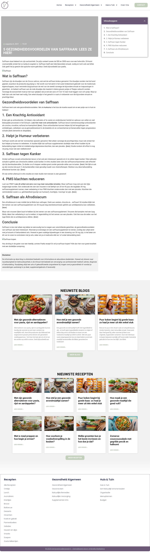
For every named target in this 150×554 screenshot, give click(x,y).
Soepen (7, 537)
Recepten (69, 5)
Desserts (7, 511)
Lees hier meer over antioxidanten (44, 123)
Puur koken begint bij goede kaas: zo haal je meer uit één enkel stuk (116, 321)
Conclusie (110, 53)
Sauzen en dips (10, 530)
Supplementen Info (60, 500)
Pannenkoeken (10, 522)
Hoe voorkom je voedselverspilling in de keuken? (58, 439)
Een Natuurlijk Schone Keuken (112, 489)
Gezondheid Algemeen (89, 5)
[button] (144, 21)
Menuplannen (106, 496)
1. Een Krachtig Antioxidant (116, 35)
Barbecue (8, 507)
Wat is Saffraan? (112, 28)
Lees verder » (18, 345)
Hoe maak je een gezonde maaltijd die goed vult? (120, 401)
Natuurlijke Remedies (60, 492)
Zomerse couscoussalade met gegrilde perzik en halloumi (120, 440)
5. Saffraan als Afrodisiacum (117, 49)
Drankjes (7, 500)
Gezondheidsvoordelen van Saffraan (120, 31)
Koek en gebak (10, 518)
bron (40, 125)
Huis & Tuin (110, 5)
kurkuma (47, 107)
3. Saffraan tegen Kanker (115, 42)
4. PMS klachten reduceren (116, 45)
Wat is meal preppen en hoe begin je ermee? (26, 437)
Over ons (125, 5)
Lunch (6, 492)
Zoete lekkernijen (11, 541)
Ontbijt (7, 489)
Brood (6, 503)
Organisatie (105, 492)
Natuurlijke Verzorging (61, 496)
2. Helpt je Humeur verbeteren (117, 38)
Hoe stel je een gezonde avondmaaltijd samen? (69, 321)
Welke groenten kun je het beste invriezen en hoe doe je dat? (89, 439)
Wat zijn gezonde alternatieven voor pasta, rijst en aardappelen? (31, 321)
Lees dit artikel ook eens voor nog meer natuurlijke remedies (37, 184)
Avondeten (9, 496)
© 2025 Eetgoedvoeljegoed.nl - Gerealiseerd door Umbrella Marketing (75, 549)
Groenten (8, 515)
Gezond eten (57, 489)
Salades (7, 526)
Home (59, 5)
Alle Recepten (10, 485)
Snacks (7, 533)
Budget (103, 500)
